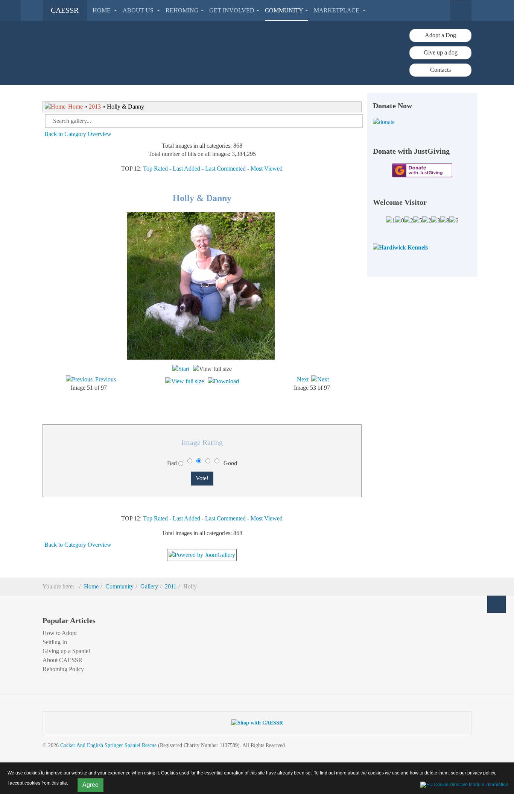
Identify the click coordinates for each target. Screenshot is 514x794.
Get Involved (231, 10)
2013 (95, 106)
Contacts (440, 70)
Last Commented (225, 168)
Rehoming (182, 10)
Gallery (149, 586)
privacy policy (481, 773)
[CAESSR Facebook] (236, 617)
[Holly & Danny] (202, 358)
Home (102, 10)
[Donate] (422, 122)
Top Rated (155, 168)
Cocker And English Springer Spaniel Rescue (108, 745)
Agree (90, 785)
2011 (170, 586)
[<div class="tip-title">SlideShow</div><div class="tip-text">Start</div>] (180, 369)
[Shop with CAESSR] (257, 722)
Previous (105, 379)
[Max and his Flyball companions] (209, 405)
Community (284, 10)
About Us (139, 10)
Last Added (186, 168)
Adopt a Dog (440, 35)
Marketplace (337, 10)
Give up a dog (441, 52)
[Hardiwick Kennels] (400, 247)
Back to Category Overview (77, 134)
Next (303, 379)
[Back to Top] (496, 604)
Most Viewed (267, 168)
